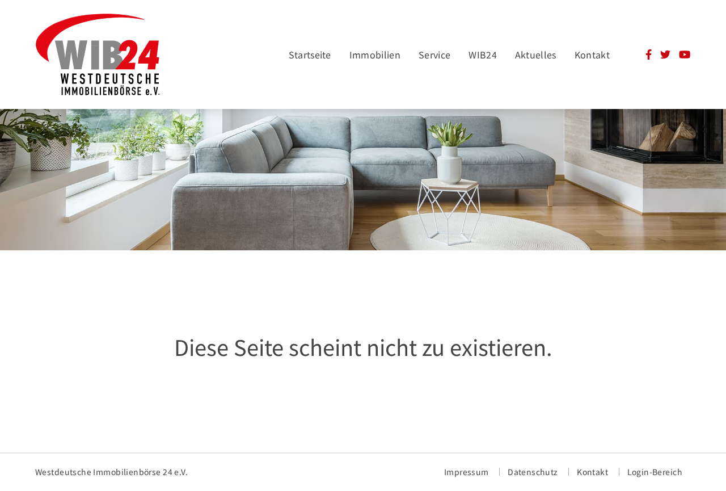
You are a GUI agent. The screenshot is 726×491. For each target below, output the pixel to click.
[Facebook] (648, 55)
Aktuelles (535, 54)
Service (434, 54)
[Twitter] (665, 55)
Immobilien (374, 54)
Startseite (310, 54)
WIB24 (482, 54)
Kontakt (592, 54)
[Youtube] (684, 55)
